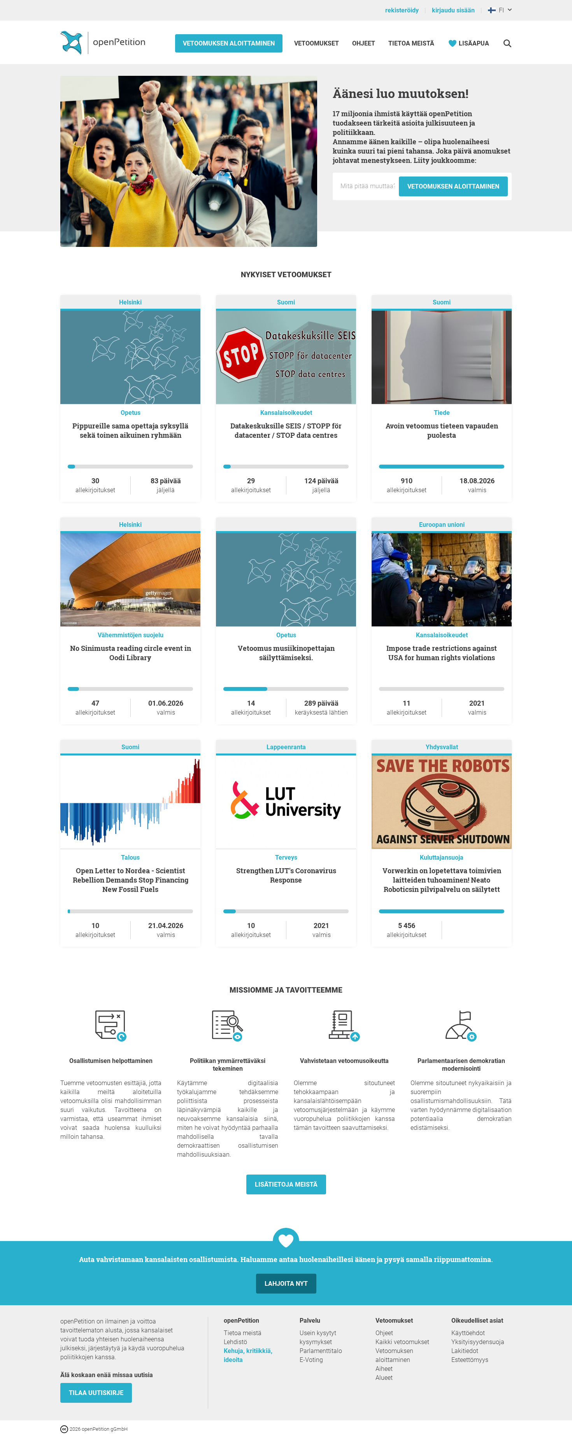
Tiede (442, 412)
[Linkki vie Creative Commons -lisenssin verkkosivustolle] (65, 1428)
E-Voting (311, 1360)
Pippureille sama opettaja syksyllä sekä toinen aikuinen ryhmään (130, 430)
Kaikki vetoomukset (402, 1342)
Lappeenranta (286, 747)
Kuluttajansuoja (441, 857)
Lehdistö (235, 1342)
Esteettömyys (469, 1360)
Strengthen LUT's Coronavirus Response (286, 875)
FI (500, 10)
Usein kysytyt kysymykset (318, 1337)
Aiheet (384, 1368)
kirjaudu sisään (453, 10)
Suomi (286, 302)
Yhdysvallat (442, 747)
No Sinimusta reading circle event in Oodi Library (130, 652)
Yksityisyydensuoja (477, 1342)
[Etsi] (507, 43)
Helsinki (130, 302)
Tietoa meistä (411, 43)
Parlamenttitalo (321, 1351)
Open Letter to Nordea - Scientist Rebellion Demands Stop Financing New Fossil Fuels (130, 880)
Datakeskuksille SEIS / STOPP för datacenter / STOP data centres (286, 430)
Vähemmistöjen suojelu (130, 635)
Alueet (384, 1377)
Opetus (130, 412)
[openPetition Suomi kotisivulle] (103, 42)
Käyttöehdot (468, 1333)
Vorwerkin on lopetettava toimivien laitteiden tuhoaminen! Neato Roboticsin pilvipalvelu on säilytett (442, 880)
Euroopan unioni (442, 524)
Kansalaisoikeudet (286, 412)
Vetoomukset (317, 43)
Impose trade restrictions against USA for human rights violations (441, 652)
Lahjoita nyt (286, 1283)
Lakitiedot (464, 1351)
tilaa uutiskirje (96, 1393)
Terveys (286, 857)
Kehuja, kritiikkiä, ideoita (248, 1355)
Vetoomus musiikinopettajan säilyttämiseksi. (286, 652)
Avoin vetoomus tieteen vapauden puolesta (442, 430)
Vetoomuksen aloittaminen (229, 43)
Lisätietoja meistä (286, 1184)
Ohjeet (363, 43)
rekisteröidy (402, 10)
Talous (130, 857)
